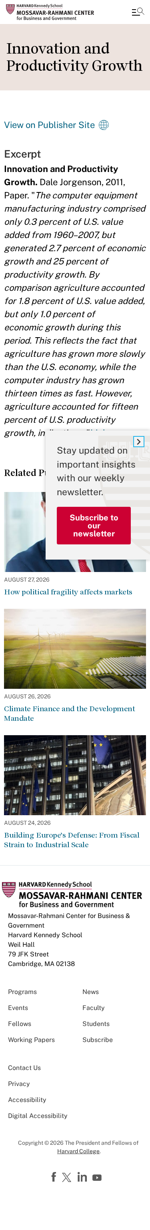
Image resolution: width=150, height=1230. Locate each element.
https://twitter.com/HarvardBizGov (68, 1178)
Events (18, 1008)
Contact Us (24, 1068)
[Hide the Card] (139, 441)
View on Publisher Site (49, 125)
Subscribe (97, 1040)
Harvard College (78, 1151)
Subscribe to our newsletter (94, 525)
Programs (22, 992)
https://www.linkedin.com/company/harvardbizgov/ (83, 1177)
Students (96, 1024)
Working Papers (31, 1040)
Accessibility (27, 1100)
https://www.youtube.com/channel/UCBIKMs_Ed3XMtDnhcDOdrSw (98, 1178)
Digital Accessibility (38, 1116)
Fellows (19, 1024)
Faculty (93, 1008)
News (90, 992)
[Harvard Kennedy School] (54, 12)
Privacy (19, 1084)
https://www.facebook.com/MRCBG (55, 1177)
